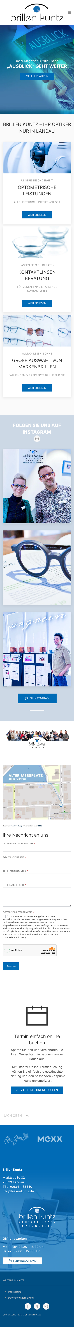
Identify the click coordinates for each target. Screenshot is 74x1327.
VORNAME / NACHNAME (19, 843)
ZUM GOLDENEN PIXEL (29, 1314)
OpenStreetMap (16, 826)
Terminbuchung (25, 1260)
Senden (11, 966)
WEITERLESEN (37, 214)
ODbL (40, 826)
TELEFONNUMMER (15, 871)
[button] (69, 12)
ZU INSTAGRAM (39, 698)
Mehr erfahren (37, 76)
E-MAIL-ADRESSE (14, 857)
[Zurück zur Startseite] (36, 12)
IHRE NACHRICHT (14, 885)
